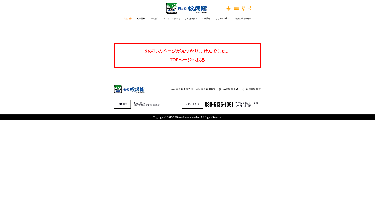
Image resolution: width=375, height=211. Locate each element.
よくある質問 (191, 18)
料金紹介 (154, 18)
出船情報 (128, 18)
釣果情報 (141, 18)
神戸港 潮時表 (208, 89)
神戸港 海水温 (230, 89)
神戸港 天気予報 (184, 89)
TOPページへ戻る (187, 59)
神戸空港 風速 (253, 89)
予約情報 (206, 18)
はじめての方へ (222, 18)
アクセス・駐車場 (171, 18)
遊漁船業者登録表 (243, 18)
